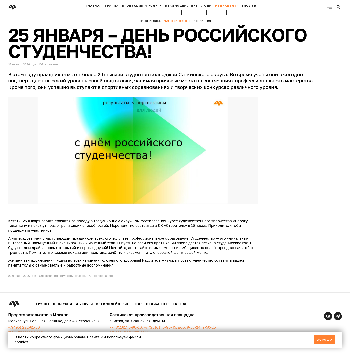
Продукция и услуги (142, 5)
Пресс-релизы (150, 20)
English (249, 5)
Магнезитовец (175, 20)
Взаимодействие (181, 5)
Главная (94, 5)
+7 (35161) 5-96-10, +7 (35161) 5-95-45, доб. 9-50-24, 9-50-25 (163, 327)
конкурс (98, 275)
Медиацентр (226, 5)
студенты (66, 275)
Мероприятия (200, 20)
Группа (112, 5)
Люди (206, 5)
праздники (82, 275)
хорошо (324, 339)
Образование (48, 64)
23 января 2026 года (22, 275)
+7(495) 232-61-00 (24, 327)
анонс (109, 275)
